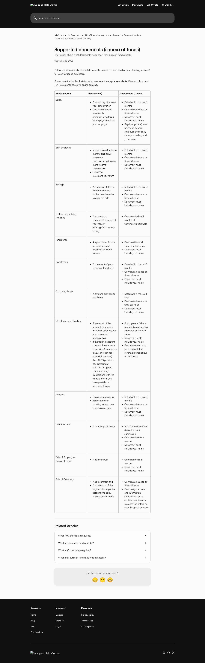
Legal (58, 626)
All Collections (60, 35)
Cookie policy (87, 626)
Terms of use (87, 620)
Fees (32, 626)
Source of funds (131, 35)
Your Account (114, 35)
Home (33, 614)
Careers (59, 614)
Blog (32, 620)
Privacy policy (87, 614)
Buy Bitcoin (123, 5)
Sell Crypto (152, 5)
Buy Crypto (137, 5)
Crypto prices (36, 632)
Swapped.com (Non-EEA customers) (87, 35)
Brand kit (60, 620)
